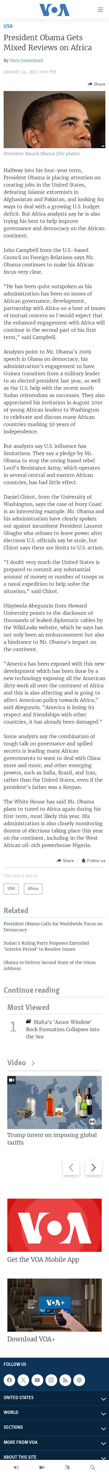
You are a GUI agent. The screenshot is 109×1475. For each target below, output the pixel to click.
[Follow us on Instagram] (51, 1380)
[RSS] (65, 1380)
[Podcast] (79, 1380)
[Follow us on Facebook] (9, 1380)
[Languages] (67, 1467)
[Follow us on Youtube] (37, 1380)
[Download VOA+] (54, 1305)
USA (8, 26)
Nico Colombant (26, 60)
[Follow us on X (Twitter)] (23, 1380)
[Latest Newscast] (16, 1467)
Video (16, 1063)
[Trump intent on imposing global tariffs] (54, 1102)
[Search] (93, 1467)
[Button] (96, 84)
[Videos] (42, 1467)
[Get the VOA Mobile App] (54, 1225)
